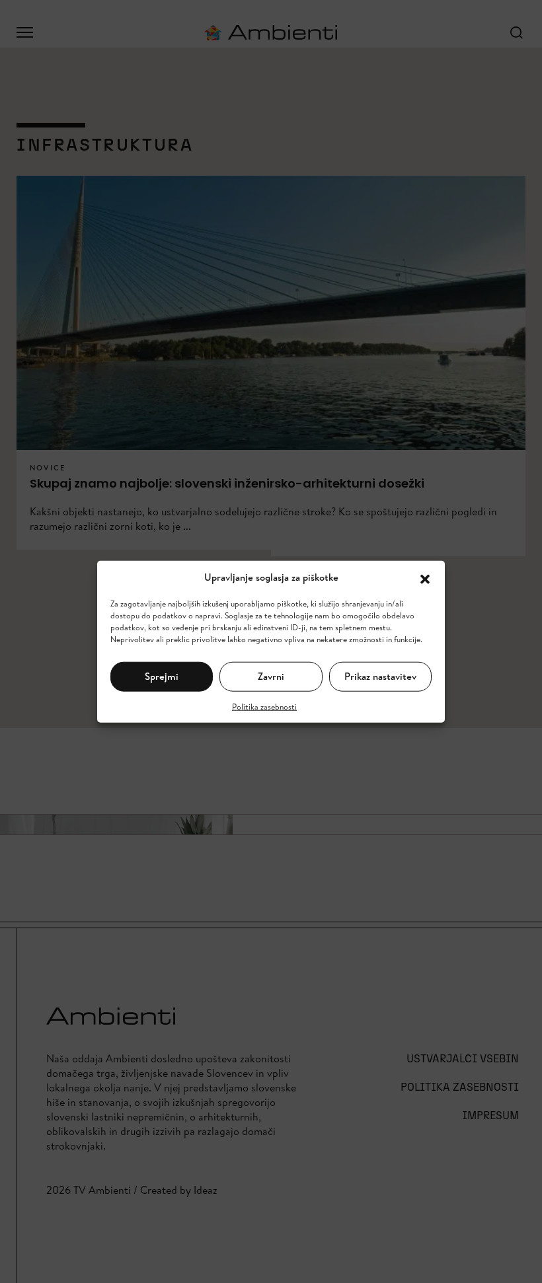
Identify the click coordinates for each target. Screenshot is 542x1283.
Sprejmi (161, 676)
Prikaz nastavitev (380, 676)
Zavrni (271, 676)
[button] (425, 577)
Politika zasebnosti (264, 706)
